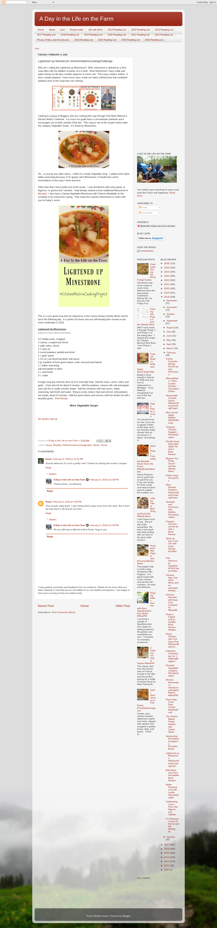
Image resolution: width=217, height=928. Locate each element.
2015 (167, 853)
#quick (96, 445)
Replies (52, 474)
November (172, 307)
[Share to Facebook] (106, 440)
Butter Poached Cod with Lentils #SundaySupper (172, 791)
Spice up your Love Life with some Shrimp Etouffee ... (172, 546)
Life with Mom (95, 29)
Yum (37, 48)
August (170, 327)
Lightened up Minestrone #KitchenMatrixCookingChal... (172, 759)
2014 (167, 857)
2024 (167, 272)
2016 (167, 849)
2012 (167, 865)
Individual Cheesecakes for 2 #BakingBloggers (172, 656)
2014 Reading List (117, 29)
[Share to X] (103, 440)
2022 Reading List (164, 34)
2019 (167, 293)
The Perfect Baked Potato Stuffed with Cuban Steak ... (172, 724)
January (171, 837)
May (169, 340)
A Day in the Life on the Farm (76, 18)
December (172, 300)
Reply (48, 467)
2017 (167, 845)
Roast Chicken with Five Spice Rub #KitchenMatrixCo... (172, 640)
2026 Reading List (154, 39)
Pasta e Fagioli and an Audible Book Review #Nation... (172, 622)
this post (42, 193)
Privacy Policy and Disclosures (53, 39)
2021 (167, 284)
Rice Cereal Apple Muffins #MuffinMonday (172, 417)
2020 (167, 288)
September (172, 321)
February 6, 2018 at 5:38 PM (104, 480)
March (170, 348)
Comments (147, 213)
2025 (167, 268)
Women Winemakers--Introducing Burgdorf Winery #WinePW (172, 687)
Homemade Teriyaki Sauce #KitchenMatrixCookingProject (172, 402)
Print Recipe (61, 398)
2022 (167, 280)
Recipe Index (76, 29)
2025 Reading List (130, 39)
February (171, 352)
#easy (49, 445)
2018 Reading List (70, 34)
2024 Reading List (107, 39)
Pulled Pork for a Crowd (152, 410)
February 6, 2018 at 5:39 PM (104, 525)
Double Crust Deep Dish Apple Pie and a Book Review (172, 448)
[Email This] (97, 440)
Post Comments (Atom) (63, 612)
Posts (144, 207)
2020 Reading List (117, 34)
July (169, 332)
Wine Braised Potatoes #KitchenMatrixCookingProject (172, 491)
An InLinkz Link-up (47, 419)
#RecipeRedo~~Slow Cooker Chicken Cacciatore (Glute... (172, 384)
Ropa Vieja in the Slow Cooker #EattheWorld (172, 706)
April (169, 344)
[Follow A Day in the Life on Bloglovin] (151, 240)
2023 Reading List (83, 39)
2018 (167, 297)
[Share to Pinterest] (110, 440)
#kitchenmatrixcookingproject (77, 445)
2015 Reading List (140, 29)
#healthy (57, 445)
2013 (167, 861)
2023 (167, 276)
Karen (49, 459)
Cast (62, 29)
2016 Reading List (164, 29)
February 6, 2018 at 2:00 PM (67, 502)
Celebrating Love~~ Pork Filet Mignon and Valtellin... (172, 808)
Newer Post (46, 605)
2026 (167, 263)
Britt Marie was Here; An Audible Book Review (172, 775)
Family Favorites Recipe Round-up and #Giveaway (172, 366)
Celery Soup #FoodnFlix (172, 478)
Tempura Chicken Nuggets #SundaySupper (172, 432)
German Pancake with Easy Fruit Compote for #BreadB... (172, 602)
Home (41, 29)
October (171, 314)
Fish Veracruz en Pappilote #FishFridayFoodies (172, 564)
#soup (104, 445)
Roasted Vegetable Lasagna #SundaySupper (172, 670)
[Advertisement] (158, 100)
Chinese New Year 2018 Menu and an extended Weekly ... (172, 583)
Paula (49, 502)
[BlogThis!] (100, 440)
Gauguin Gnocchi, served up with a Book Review (172, 528)
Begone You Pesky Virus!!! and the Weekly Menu (172, 464)
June (169, 336)
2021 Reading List (140, 34)
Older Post (122, 605)
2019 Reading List (93, 34)
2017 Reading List (46, 34)
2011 (167, 870)
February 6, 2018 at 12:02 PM (68, 459)
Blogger (126, 916)
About (52, 29)
